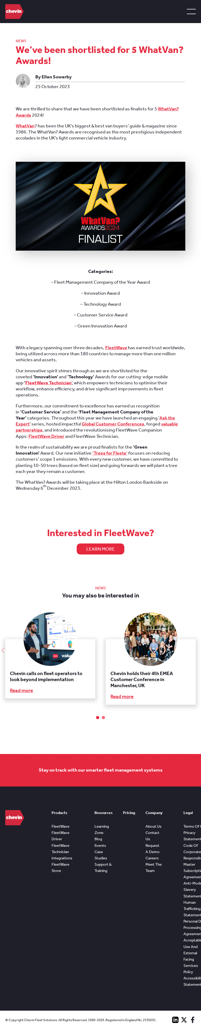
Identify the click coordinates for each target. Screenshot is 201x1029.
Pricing (129, 812)
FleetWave (116, 348)
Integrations (62, 858)
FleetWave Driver (46, 436)
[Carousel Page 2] (103, 717)
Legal (188, 812)
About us (153, 826)
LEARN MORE (100, 549)
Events (100, 845)
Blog (98, 839)
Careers (152, 858)
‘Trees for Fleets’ (109, 453)
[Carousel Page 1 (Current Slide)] (97, 717)
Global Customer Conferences (113, 424)
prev (2, 650)
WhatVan (25, 126)
